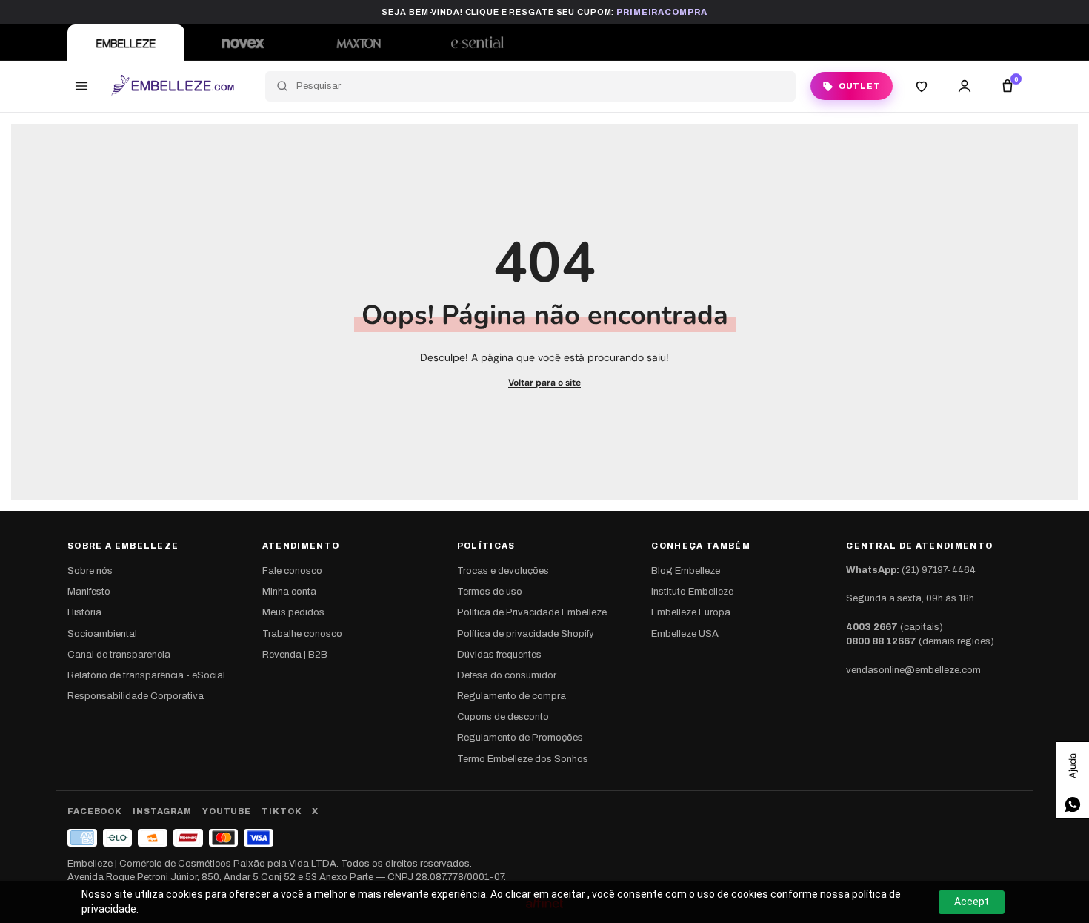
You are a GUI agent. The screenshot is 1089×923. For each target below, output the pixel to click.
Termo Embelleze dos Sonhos (522, 759)
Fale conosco (292, 571)
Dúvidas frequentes (499, 654)
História (84, 612)
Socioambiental (102, 634)
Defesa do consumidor (506, 675)
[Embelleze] (125, 42)
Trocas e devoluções (503, 571)
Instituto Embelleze (692, 591)
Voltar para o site (544, 382)
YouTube (226, 811)
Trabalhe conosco (302, 634)
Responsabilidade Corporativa (135, 696)
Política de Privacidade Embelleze (532, 612)
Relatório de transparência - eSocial (146, 675)
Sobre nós (90, 571)
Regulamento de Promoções (520, 737)
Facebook (94, 811)
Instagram (162, 811)
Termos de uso (489, 591)
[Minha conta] (964, 86)
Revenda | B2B (294, 654)
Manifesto (88, 591)
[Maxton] (360, 42)
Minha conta (289, 591)
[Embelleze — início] (172, 86)
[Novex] (243, 42)
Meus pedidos (293, 612)
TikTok (282, 811)
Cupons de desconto (503, 717)
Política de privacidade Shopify (525, 634)
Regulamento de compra (511, 696)
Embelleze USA (685, 634)
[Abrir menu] (81, 86)
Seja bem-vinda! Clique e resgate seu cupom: (544, 11)
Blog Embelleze (685, 571)
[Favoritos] (922, 86)
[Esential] (477, 42)
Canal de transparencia (118, 654)
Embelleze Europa (690, 612)
